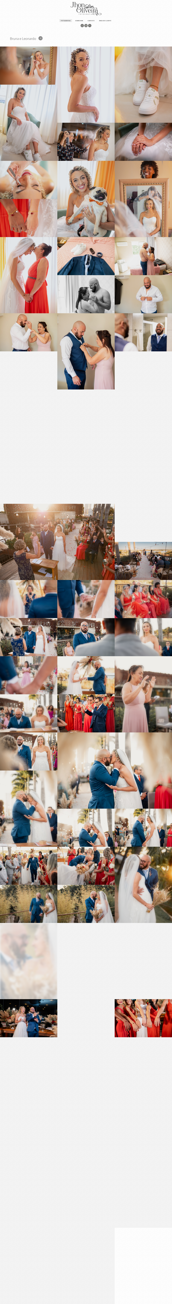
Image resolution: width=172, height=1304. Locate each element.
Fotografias (66, 21)
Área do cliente (105, 21)
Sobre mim (79, 21)
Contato (91, 21)
